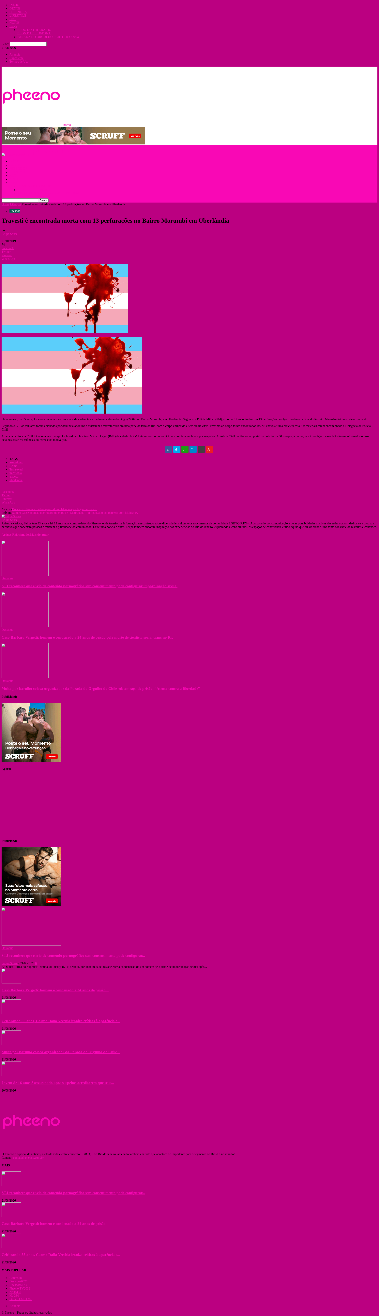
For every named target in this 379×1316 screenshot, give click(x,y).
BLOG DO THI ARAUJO (34, 29)
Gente (16, 1277)
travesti (13, 476)
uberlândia (16, 480)
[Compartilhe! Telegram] (193, 449)
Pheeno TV (19, 1288)
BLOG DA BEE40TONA (34, 33)
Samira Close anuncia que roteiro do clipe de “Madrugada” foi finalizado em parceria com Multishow (75, 512)
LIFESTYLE (17, 15)
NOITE (14, 22)
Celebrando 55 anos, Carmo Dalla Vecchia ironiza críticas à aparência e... (61, 1021)
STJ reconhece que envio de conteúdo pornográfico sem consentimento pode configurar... (73, 955)
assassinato (16, 462)
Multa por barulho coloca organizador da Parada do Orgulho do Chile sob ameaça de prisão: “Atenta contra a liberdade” (101, 688)
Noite (15, 1292)
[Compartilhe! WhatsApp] (185, 449)
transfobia (15, 473)
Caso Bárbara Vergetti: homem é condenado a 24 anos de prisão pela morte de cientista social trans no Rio (88, 637)
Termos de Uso (18, 61)
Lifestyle (15, 204)
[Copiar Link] (201, 449)
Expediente (16, 58)
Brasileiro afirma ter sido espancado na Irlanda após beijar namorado (54, 509)
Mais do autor (39, 534)
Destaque (7, 578)
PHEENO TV (18, 12)
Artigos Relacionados (16, 534)
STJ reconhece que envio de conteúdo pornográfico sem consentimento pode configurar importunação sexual (89, 586)
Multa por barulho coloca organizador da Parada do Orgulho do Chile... (61, 1052)
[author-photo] (11, 516)
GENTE (14, 8)
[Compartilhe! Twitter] (176, 449)
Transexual (16, 469)
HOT (12, 19)
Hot (14, 1295)
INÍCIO (14, 5)
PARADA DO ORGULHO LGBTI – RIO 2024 (48, 37)
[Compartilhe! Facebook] (168, 449)
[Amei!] (209, 449)
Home (5, 204)
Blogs (13, 26)
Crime (13, 466)
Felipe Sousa (10, 234)
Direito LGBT (20, 1299)
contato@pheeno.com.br (28, 1157)
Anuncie (14, 54)
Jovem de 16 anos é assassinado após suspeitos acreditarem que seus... (58, 1083)
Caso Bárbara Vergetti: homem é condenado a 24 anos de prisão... (55, 990)
